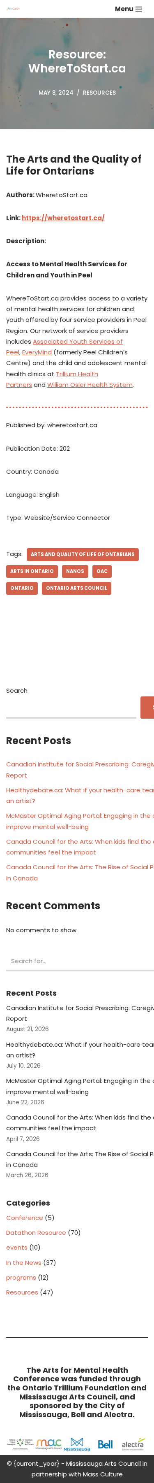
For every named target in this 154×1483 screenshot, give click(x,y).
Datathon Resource (36, 1232)
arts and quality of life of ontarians (83, 554)
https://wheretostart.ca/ (63, 218)
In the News (23, 1262)
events (17, 1247)
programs (21, 1277)
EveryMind (37, 352)
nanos (75, 571)
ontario (22, 588)
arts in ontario (32, 571)
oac (102, 571)
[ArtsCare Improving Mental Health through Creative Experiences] (14, 9)
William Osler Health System (90, 384)
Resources (99, 93)
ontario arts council (76, 588)
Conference (24, 1217)
